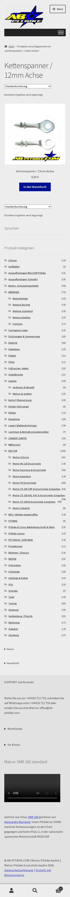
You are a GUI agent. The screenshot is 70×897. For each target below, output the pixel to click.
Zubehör (13, 629)
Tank (11, 597)
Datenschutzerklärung (18, 870)
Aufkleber (14, 266)
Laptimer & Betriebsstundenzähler (28, 432)
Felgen (12, 355)
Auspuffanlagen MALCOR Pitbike (27, 273)
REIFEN (12, 559)
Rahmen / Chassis (18, 552)
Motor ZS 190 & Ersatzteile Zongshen (34, 501)
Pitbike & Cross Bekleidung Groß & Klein (31, 527)
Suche (35, 890)
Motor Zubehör (21, 508)
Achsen (12, 260)
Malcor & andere (22, 393)
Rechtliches (15, 729)
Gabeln (12, 381)
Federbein (14, 349)
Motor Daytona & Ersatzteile (29, 470)
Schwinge (14, 571)
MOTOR (12, 451)
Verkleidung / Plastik (20, 616)
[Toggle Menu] (61, 32)
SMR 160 (33, 817)
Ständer (13, 590)
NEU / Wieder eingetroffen (23, 514)
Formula (17, 324)
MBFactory (14, 444)
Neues (10, 649)
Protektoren (15, 546)
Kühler (12, 412)
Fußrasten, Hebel (18, 368)
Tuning (12, 603)
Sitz (10, 584)
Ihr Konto (13, 745)
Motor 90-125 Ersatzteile (27, 463)
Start (11, 46)
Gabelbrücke (15, 374)
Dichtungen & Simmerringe (24, 336)
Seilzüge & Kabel (18, 578)
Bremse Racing (21, 304)
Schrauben (14, 565)
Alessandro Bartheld (17, 822)
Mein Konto (11, 890)
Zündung (13, 635)
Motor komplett (22, 476)
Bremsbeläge (20, 298)
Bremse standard (23, 311)
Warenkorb (54, 887)
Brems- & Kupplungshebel (23, 285)
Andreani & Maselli (23, 387)
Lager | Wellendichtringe (22, 425)
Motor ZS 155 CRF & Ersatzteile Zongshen (36, 489)
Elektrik (12, 343)
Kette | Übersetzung (20, 400)
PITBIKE (12, 521)
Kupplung (14, 419)
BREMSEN (13, 292)
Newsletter (13, 663)
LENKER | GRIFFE (17, 438)
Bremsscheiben (21, 317)
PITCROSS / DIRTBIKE (20, 540)
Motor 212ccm (21, 457)
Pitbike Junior (16, 533)
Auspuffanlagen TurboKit (23, 279)
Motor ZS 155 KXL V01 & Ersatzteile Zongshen (39, 495)
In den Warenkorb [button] (35, 187)
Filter (11, 362)
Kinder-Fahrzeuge (18, 406)
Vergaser (13, 609)
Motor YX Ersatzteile (24, 482)
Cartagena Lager (18, 330)
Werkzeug (14, 622)
